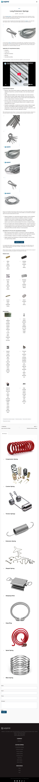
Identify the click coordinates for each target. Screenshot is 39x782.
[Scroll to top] (36, 775)
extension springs (8, 16)
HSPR (17, 13)
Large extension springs (5, 427)
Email (2, 690)
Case (19, 8)
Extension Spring (19, 749)
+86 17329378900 (21, 734)
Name (2, 685)
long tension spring (6, 421)
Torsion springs (19, 751)
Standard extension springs (32, 427)
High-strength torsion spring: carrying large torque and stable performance (14, 396)
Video (19, 770)
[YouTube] (17, 781)
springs (9, 42)
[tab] (4, 433)
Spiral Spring (19, 759)
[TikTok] (22, 781)
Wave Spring (19, 762)
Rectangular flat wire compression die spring (14, 283)
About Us (19, 741)
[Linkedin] (19, 781)
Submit (4, 712)
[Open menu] (37, 2)
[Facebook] (15, 781)
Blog (19, 768)
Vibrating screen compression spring (14, 264)
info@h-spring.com (21, 735)
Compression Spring (19, 747)
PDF (19, 772)
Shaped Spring (20, 753)
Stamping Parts (19, 755)
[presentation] (14, 257)
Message (3, 701)
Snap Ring (19, 757)
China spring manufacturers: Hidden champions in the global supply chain (14, 325)
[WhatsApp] (24, 781)
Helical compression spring (14, 302)
